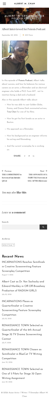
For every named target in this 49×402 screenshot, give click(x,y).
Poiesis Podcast (25, 81)
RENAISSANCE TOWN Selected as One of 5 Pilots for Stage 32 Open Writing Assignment (22, 374)
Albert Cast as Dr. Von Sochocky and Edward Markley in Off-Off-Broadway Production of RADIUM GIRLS (23, 286)
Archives (6, 239)
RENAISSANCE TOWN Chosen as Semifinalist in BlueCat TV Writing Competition (22, 354)
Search (5, 222)
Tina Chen (11, 112)
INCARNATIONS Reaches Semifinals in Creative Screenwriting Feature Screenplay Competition (23, 266)
